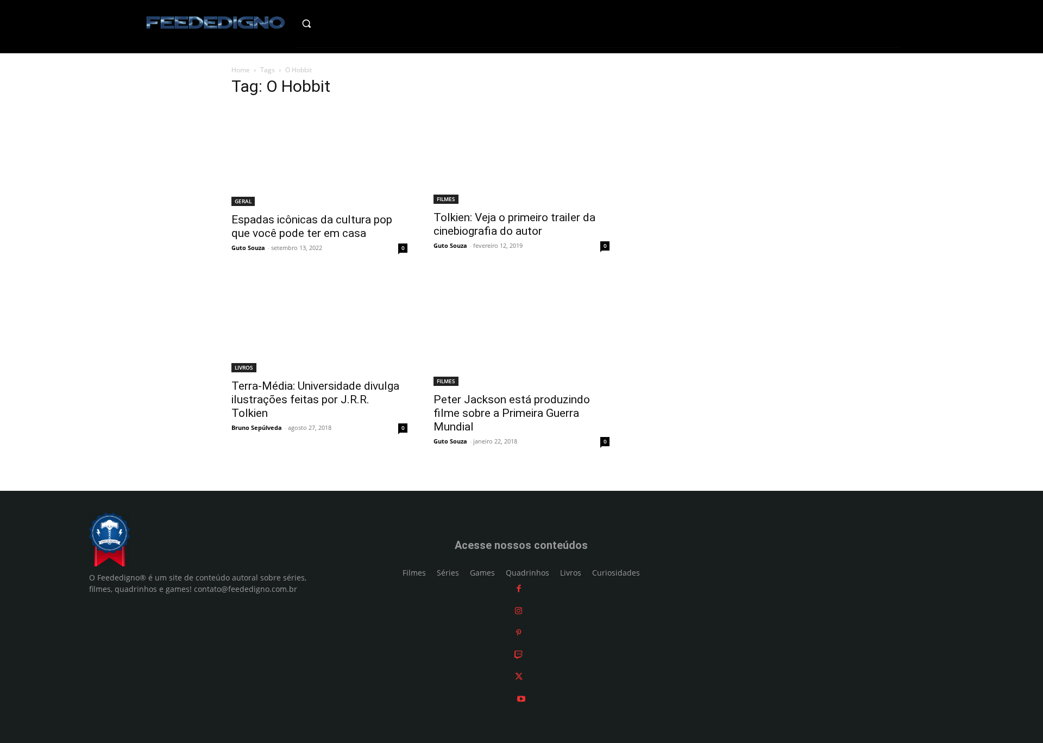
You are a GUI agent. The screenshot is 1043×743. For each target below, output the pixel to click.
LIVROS (244, 367)
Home (240, 69)
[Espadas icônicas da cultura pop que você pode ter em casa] (319, 156)
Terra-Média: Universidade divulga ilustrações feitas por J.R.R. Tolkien (315, 399)
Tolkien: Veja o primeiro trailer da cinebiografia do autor (514, 224)
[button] (329, 23)
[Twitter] (519, 676)
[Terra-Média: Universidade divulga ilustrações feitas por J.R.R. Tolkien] (319, 324)
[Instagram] (518, 610)
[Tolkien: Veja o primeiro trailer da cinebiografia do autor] (521, 155)
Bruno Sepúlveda (256, 427)
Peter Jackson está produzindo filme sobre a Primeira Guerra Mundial (511, 413)
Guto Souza (248, 247)
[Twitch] (518, 654)
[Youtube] (521, 698)
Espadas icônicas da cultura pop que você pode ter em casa (311, 226)
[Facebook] (519, 588)
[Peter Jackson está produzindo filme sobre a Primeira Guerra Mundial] (521, 331)
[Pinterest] (518, 632)
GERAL (243, 201)
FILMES (446, 199)
